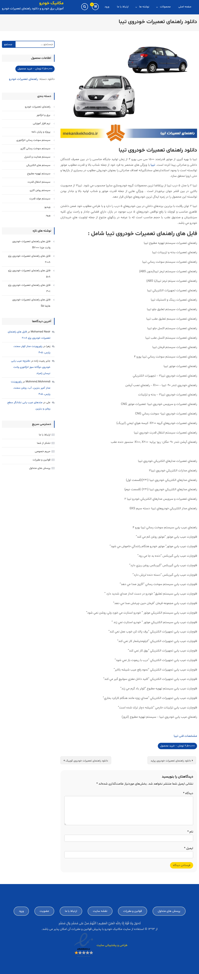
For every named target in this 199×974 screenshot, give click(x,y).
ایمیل (188, 848)
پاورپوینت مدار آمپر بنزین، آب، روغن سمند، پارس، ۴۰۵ (30, 388)
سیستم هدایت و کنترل (37, 157)
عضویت (44, 911)
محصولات (165, 7)
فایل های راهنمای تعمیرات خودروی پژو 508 (29, 274)
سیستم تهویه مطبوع (38, 173)
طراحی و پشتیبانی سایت (112, 945)
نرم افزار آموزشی (41, 123)
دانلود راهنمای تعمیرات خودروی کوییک (86, 761)
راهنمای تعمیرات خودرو (23, 79)
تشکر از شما (43, 443)
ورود (107, 7)
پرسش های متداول (39, 468)
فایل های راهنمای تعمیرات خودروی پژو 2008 (29, 259)
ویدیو (47, 207)
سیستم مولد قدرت (39, 199)
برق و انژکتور (43, 115)
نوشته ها (144, 7)
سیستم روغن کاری (40, 190)
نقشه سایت (100, 911)
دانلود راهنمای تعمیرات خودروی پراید (171, 761)
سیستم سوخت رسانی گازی (35, 148)
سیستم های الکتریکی (38, 165)
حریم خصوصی (42, 451)
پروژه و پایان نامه (40, 132)
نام (190, 832)
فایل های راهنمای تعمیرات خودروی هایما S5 (31, 303)
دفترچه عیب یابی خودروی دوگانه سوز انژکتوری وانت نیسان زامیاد (30, 367)
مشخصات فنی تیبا (185, 736)
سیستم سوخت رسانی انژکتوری (33, 140)
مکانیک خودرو (51, 3)
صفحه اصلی (184, 7)
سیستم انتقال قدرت (39, 182)
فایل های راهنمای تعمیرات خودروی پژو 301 (29, 288)
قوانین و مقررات (41, 460)
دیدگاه (188, 793)
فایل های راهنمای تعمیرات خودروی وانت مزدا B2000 (31, 244)
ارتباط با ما (122, 7)
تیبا (153, 165)
